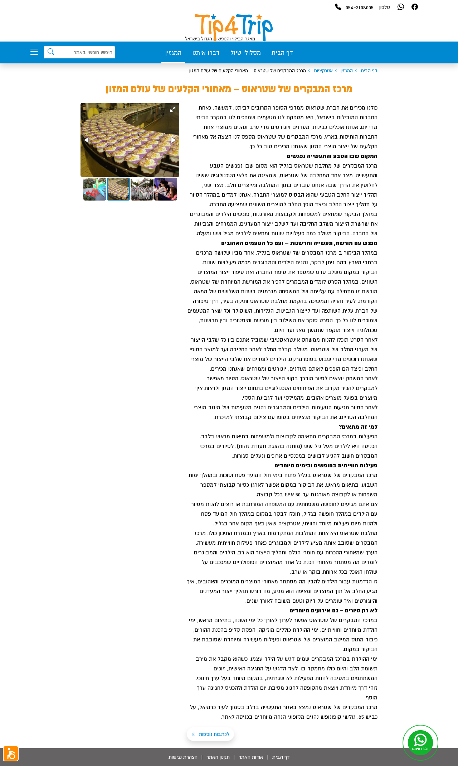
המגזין (173, 52)
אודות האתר (251, 757)
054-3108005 (360, 7)
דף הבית (282, 52)
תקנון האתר (218, 757)
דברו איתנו (206, 52)
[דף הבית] (229, 28)
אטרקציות (323, 70)
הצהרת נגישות (183, 757)
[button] (173, 109)
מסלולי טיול (245, 52)
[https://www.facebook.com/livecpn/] (414, 7)
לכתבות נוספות (213, 734)
